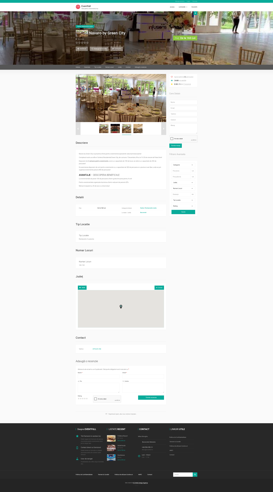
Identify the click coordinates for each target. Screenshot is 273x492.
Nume (80, 372)
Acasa (172, 7)
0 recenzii (187, 84)
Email (125, 372)
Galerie (78, 67)
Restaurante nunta (150, 208)
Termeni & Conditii (175, 441)
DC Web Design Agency (140, 483)
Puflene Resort (123, 436)
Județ (119, 67)
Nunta (142, 208)
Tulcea (121, 438)
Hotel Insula (121, 445)
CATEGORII (182, 7)
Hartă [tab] (83, 287)
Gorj (120, 457)
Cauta (183, 212)
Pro (81, 381)
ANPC (171, 450)
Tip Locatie (97, 67)
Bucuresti (81, 39)
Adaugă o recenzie (140, 67)
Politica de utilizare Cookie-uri (179, 446)
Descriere (87, 67)
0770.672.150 (97, 349)
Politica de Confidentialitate (177, 437)
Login (188, 1)
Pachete (194, 1)
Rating (80, 396)
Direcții (160, 287)
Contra (126, 381)
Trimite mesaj (175, 145)
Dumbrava (121, 455)
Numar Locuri (109, 67)
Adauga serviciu (179, 1)
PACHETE (194, 7)
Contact (128, 67)
